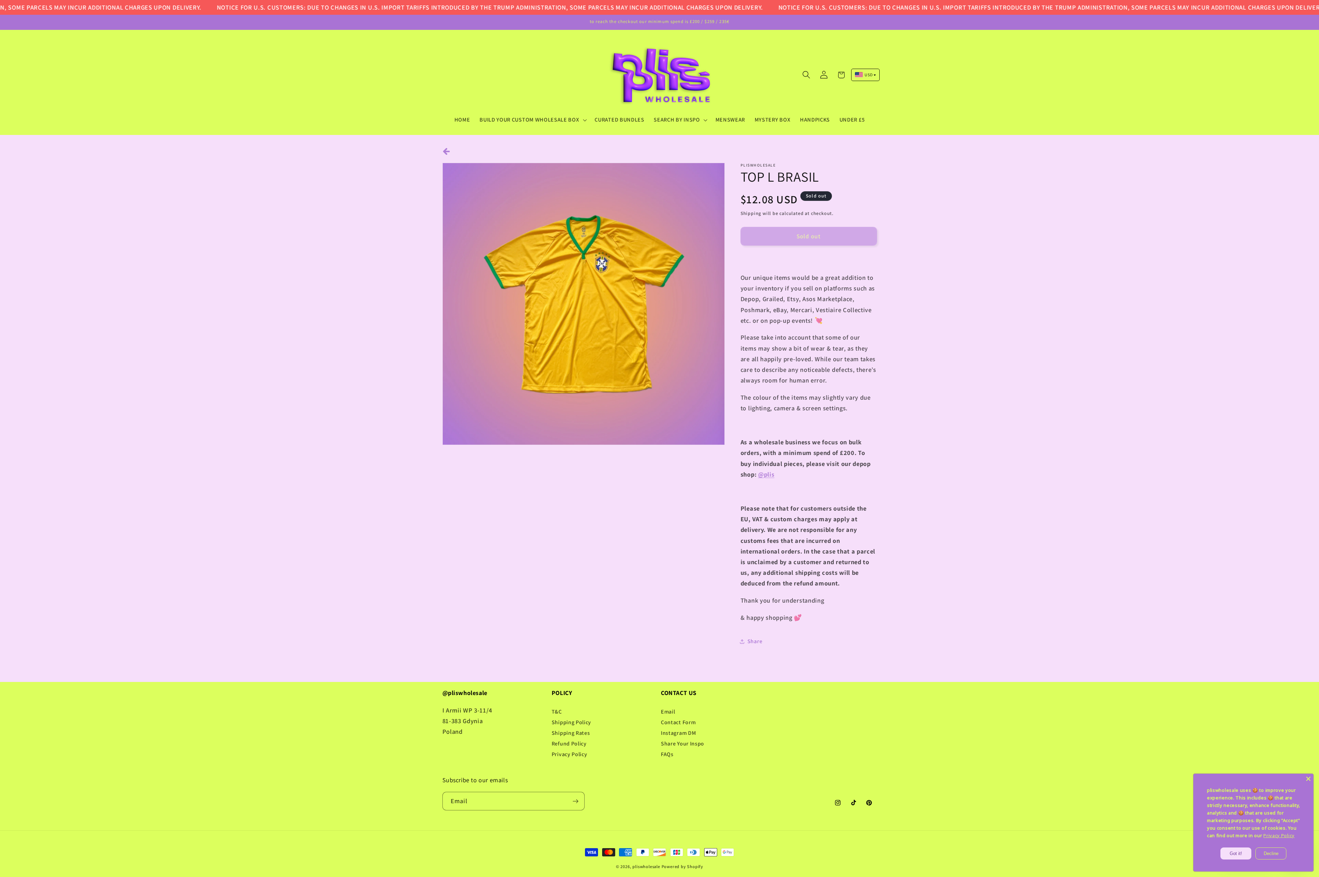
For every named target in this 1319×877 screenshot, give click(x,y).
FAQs (667, 754)
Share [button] (754, 641)
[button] (532, 120)
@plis (766, 474)
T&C (557, 711)
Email (668, 711)
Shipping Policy (571, 722)
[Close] (1308, 778)
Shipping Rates (571, 733)
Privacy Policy (569, 754)
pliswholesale (646, 866)
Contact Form (678, 722)
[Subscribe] (575, 801)
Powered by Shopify (682, 866)
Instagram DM (678, 733)
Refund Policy (569, 743)
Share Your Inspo (682, 743)
